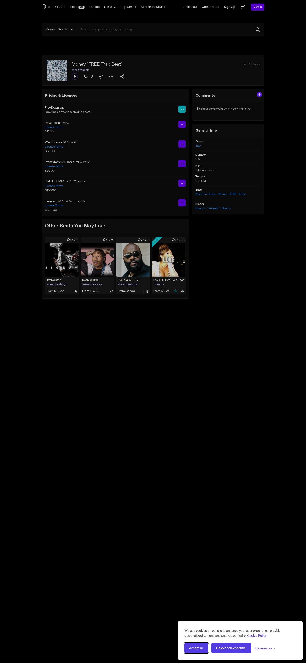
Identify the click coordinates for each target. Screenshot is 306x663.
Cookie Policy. (257, 635)
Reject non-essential (231, 648)
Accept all (196, 648)
